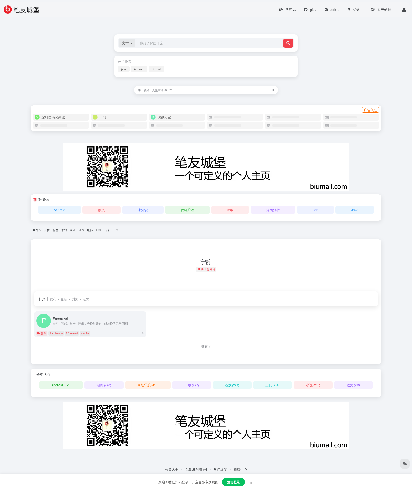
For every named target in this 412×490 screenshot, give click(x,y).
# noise (85, 333)
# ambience (56, 333)
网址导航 (147, 385)
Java (354, 209)
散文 (101, 209)
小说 (313, 385)
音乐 (43, 333)
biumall (156, 69)
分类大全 (171, 469)
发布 (53, 298)
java (124, 69)
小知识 (143, 209)
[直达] (143, 333)
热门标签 (220, 469)
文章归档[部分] (196, 469)
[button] (127, 43)
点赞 (85, 298)
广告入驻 (370, 109)
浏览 (75, 298)
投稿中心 (240, 469)
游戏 (232, 385)
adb (315, 209)
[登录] (404, 10)
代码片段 (187, 209)
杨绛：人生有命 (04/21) (159, 90)
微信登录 (233, 482)
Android (139, 69)
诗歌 (230, 209)
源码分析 (273, 209)
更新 (64, 298)
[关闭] (272, 90)
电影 (104, 385)
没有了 (206, 346)
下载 (192, 385)
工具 (272, 385)
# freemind (72, 333)
